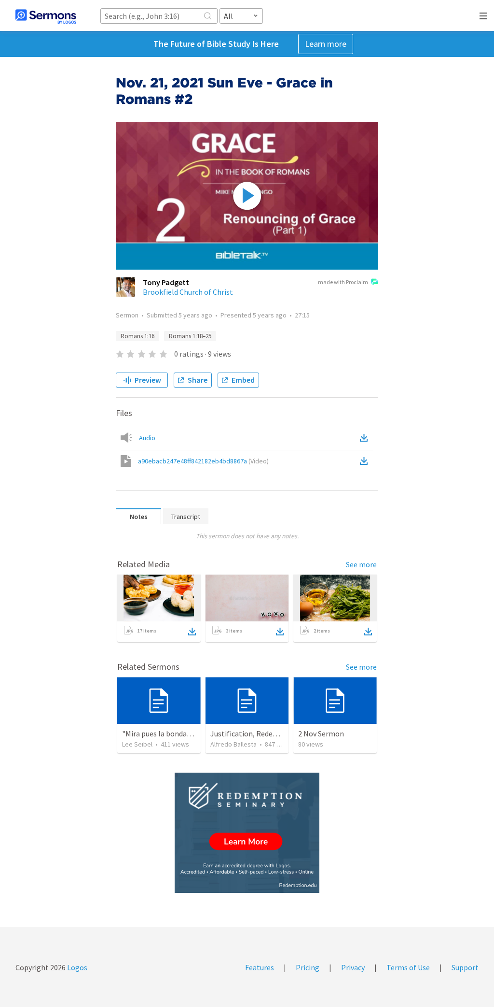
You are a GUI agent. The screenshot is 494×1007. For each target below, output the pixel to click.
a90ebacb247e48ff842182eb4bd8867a (203, 461)
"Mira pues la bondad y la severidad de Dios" (193, 733)
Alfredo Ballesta (233, 744)
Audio (147, 437)
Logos (76, 967)
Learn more (325, 43)
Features (259, 967)
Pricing (307, 967)
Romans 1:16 (137, 336)
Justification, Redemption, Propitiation (276, 733)
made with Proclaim (343, 282)
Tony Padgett (166, 282)
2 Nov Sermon (321, 733)
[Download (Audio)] (365, 438)
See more (361, 564)
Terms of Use (408, 967)
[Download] (192, 631)
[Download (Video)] (365, 461)
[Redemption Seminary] (247, 833)
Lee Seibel (137, 744)
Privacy (353, 967)
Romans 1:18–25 (190, 336)
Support (465, 967)
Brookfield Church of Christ (188, 292)
